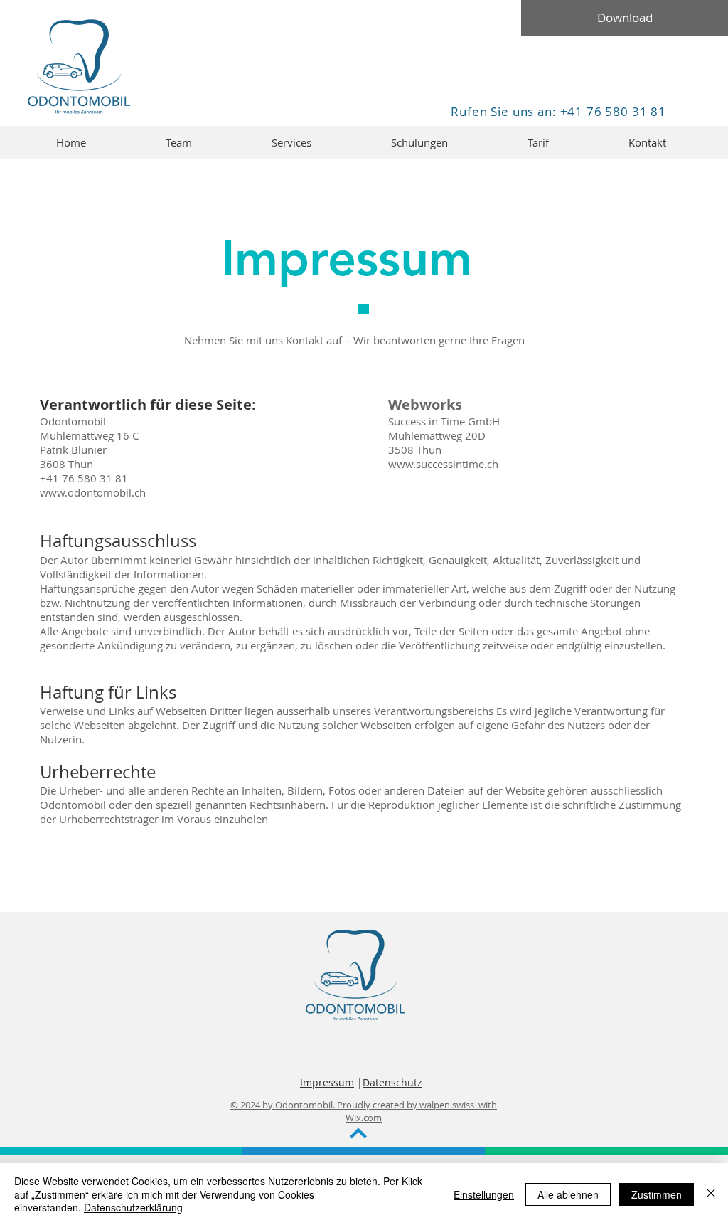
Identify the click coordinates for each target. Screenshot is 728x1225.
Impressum (327, 1082)
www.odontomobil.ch (93, 492)
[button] (291, 142)
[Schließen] (710, 1194)
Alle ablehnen (568, 1194)
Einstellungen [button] (484, 1194)
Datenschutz (392, 1082)
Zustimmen (656, 1194)
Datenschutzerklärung (133, 1207)
